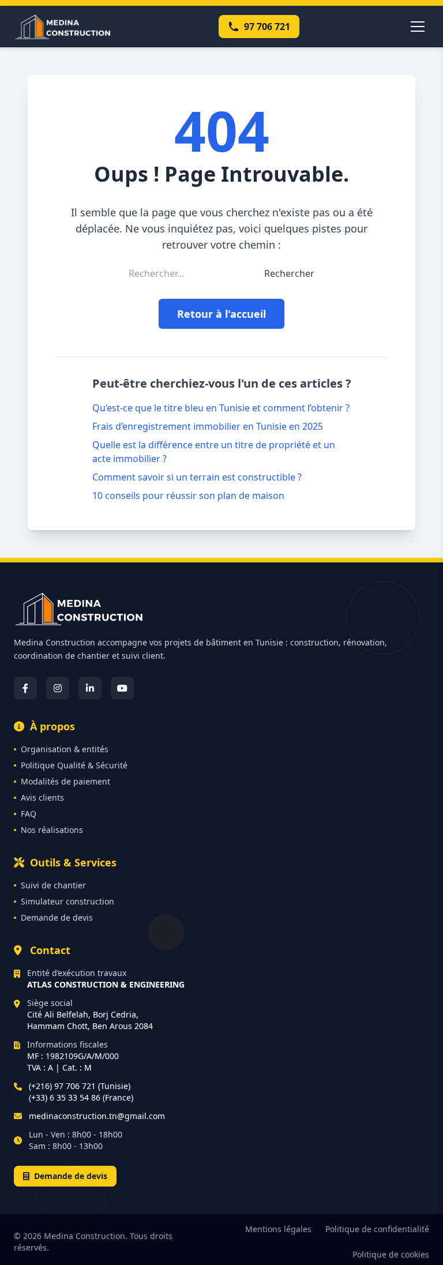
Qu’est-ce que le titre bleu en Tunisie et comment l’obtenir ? (221, 407)
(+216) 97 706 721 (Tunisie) (79, 1085)
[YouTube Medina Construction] (122, 688)
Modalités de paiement (65, 781)
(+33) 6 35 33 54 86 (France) (81, 1097)
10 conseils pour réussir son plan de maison (188, 495)
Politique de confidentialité (377, 1228)
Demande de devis (57, 917)
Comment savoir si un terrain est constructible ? (197, 477)
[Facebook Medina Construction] (25, 688)
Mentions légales (278, 1228)
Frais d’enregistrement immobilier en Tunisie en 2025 (207, 426)
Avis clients (42, 797)
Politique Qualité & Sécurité (74, 765)
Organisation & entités (64, 749)
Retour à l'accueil (221, 314)
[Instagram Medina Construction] (57, 688)
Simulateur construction (67, 901)
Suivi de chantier (53, 885)
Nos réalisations (52, 829)
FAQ (28, 813)
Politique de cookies (390, 1254)
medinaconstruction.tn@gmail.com (97, 1115)
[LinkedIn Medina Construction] (90, 688)
